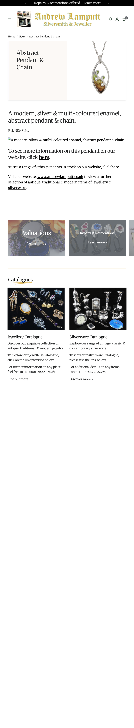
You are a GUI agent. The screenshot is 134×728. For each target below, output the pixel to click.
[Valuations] (36, 238)
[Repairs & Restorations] (97, 238)
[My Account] (117, 19)
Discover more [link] (80, 379)
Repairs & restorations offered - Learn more (67, 3)
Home (11, 36)
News (22, 36)
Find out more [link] (18, 379)
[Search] (110, 19)
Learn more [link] (35, 243)
